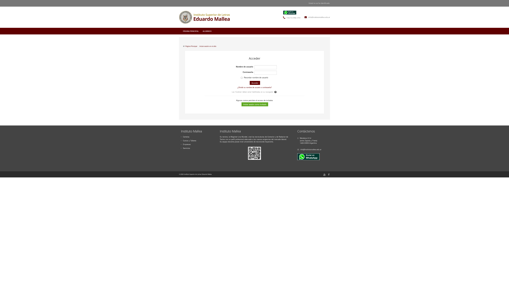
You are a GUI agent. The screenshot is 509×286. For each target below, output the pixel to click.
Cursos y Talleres (189, 140)
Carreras (186, 136)
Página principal (191, 31)
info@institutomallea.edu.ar (319, 17)
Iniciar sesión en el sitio (207, 46)
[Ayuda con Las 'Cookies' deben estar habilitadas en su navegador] (275, 92)
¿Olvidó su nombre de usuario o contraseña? (254, 87)
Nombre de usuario (244, 66)
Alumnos (207, 31)
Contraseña (248, 72)
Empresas (187, 144)
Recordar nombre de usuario (256, 77)
